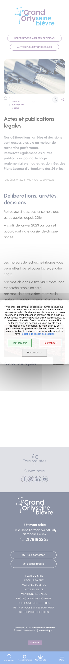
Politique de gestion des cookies (37, 334)
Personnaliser (34, 352)
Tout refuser (50, 343)
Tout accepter (20, 343)
